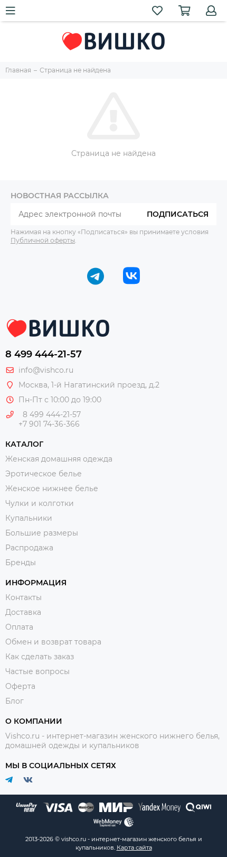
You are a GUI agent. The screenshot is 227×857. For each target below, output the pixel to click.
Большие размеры (41, 533)
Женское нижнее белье (51, 488)
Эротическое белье (43, 473)
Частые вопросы (37, 671)
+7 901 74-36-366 (49, 424)
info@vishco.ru (45, 370)
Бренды (20, 562)
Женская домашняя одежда (58, 459)
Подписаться (178, 214)
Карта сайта (134, 847)
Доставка (23, 612)
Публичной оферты (43, 240)
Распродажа (29, 547)
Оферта (20, 686)
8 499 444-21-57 (43, 354)
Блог (14, 701)
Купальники (28, 518)
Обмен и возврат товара (53, 642)
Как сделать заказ (39, 656)
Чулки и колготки (39, 503)
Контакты (23, 597)
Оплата (19, 627)
